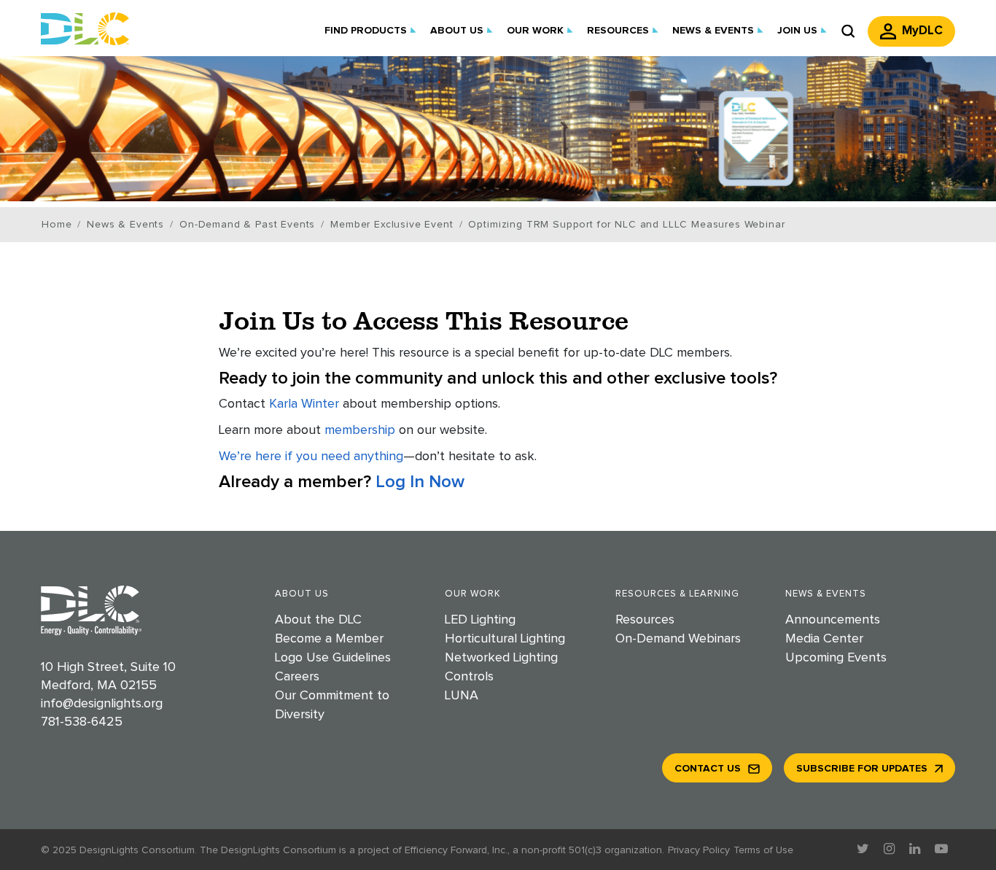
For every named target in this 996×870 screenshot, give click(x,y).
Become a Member (329, 638)
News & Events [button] (713, 31)
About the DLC (318, 619)
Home (56, 225)
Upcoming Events (836, 657)
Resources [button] (618, 31)
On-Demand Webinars (678, 638)
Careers (297, 676)
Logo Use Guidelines (333, 657)
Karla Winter (304, 404)
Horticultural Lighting (505, 638)
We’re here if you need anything (311, 456)
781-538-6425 (81, 722)
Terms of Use (763, 850)
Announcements (832, 619)
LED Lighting (480, 619)
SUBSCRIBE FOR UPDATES (861, 769)
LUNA (461, 695)
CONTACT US (707, 769)
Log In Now (420, 482)
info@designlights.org (102, 703)
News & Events (125, 225)
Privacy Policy (699, 850)
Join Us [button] (797, 31)
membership (359, 430)
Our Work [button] (535, 31)
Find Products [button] (365, 31)
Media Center (824, 638)
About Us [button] (456, 31)
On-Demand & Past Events (247, 225)
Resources (644, 619)
